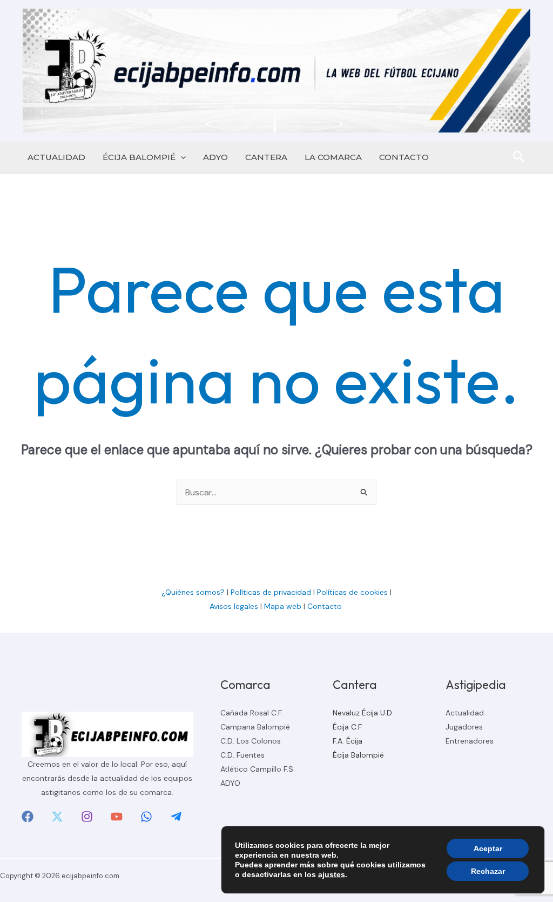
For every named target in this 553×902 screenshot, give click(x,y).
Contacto (325, 606)
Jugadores (464, 727)
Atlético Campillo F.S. (257, 769)
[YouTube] (117, 817)
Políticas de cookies (352, 592)
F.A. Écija (347, 741)
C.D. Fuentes (242, 755)
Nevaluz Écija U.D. (363, 713)
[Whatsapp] (146, 817)
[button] (181, 157)
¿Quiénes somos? (193, 592)
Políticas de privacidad (271, 592)
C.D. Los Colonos (250, 741)
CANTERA (266, 157)
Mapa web (282, 606)
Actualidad (465, 713)
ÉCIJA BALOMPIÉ (139, 157)
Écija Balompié (358, 755)
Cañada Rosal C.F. (251, 713)
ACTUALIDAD (56, 157)
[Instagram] (87, 817)
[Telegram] (176, 817)
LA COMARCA (333, 157)
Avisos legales (234, 606)
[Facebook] (27, 817)
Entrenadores (470, 741)
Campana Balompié (255, 727)
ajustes (331, 874)
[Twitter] (57, 817)
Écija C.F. (348, 727)
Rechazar (488, 871)
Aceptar (488, 848)
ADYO (215, 157)
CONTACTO (404, 157)
